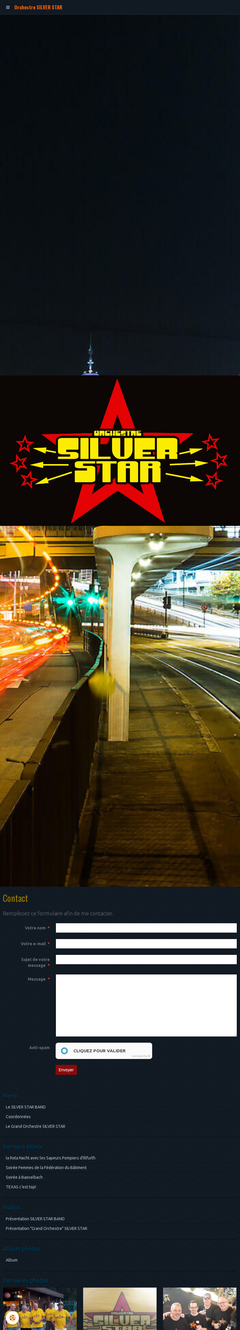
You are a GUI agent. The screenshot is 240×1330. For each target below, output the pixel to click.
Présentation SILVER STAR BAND (35, 1218)
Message (37, 979)
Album (12, 1260)
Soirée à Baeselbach (24, 1177)
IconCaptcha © (141, 1056)
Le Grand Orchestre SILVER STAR (35, 1126)
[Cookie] (12, 1317)
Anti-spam (39, 1047)
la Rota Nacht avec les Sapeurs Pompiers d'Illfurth (50, 1158)
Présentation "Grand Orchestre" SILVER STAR (46, 1228)
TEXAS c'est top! (21, 1187)
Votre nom (35, 928)
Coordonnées (18, 1116)
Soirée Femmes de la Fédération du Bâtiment (46, 1167)
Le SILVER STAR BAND (26, 1107)
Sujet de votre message (35, 962)
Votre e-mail (33, 943)
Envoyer (66, 1070)
